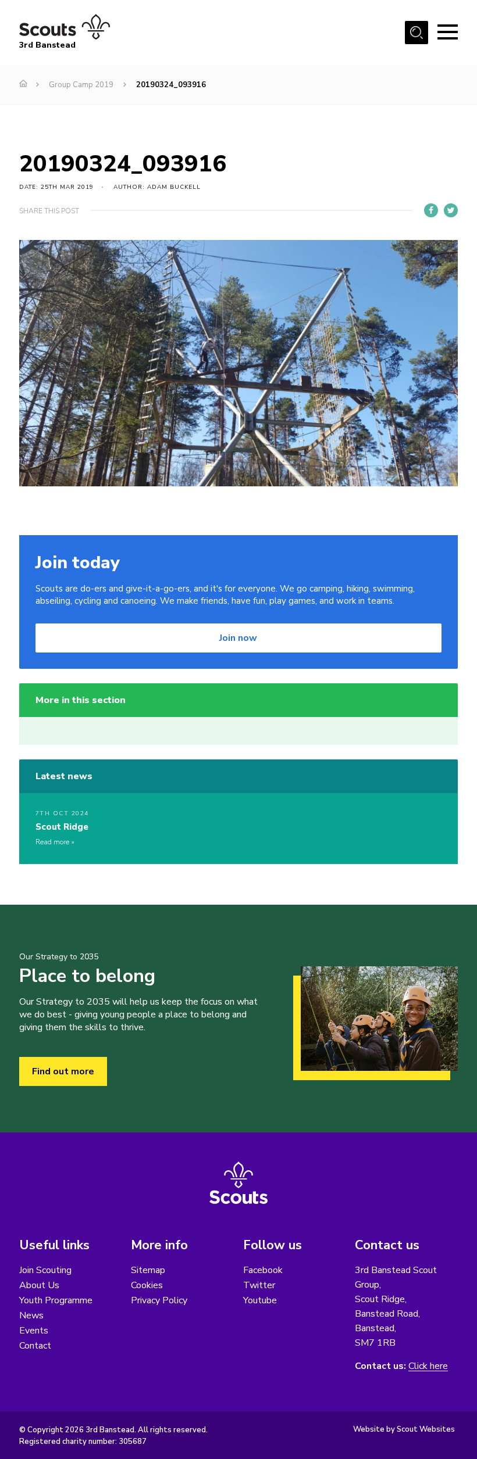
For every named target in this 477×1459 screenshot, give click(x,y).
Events (33, 1330)
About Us (39, 1285)
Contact (35, 1345)
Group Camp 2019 (81, 85)
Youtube (260, 1300)
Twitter (259, 1285)
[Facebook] (431, 210)
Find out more (63, 1071)
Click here (428, 1366)
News (31, 1315)
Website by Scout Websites (404, 1429)
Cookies (147, 1285)
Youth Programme (55, 1300)
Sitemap (148, 1270)
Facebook (263, 1270)
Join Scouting (45, 1270)
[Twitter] (451, 210)
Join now (238, 638)
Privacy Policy (159, 1300)
